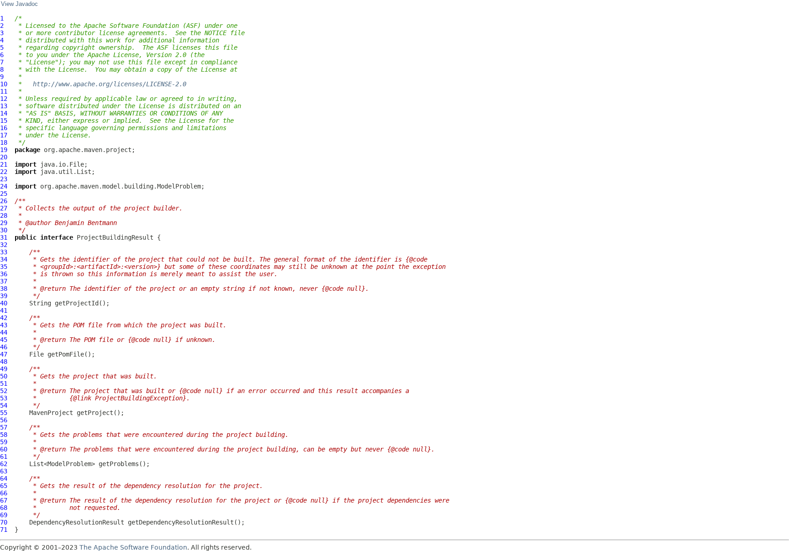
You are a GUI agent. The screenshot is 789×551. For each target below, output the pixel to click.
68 (3, 507)
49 (3, 369)
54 (3, 405)
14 (3, 113)
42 (3, 317)
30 (3, 230)
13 (3, 106)
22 (3, 171)
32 (3, 244)
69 (3, 515)
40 (3, 303)
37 (3, 281)
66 (3, 493)
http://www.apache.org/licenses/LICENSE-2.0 (109, 84)
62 (3, 463)
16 (3, 127)
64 (3, 478)
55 (3, 412)
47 (3, 354)
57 (3, 427)
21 (3, 164)
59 (3, 442)
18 (3, 142)
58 (3, 434)
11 (3, 91)
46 (3, 347)
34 (3, 259)
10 (3, 84)
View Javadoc (19, 4)
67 (3, 500)
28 (3, 215)
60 (3, 449)
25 (3, 193)
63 (3, 471)
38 (3, 288)
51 (3, 383)
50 (3, 376)
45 (3, 339)
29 (3, 222)
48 (3, 361)
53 (3, 398)
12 (3, 98)
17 (3, 135)
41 (3, 310)
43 (3, 325)
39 (3, 295)
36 (3, 274)
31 (3, 237)
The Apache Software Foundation (133, 547)
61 (3, 456)
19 (3, 149)
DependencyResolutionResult (76, 522)
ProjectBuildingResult (115, 237)
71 (3, 529)
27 (3, 208)
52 (3, 390)
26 (3, 201)
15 (3, 120)
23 (3, 179)
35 (3, 266)
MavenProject (51, 412)
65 (3, 485)
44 (3, 332)
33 (3, 252)
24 (3, 186)
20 (3, 157)
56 (3, 420)
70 (3, 522)
